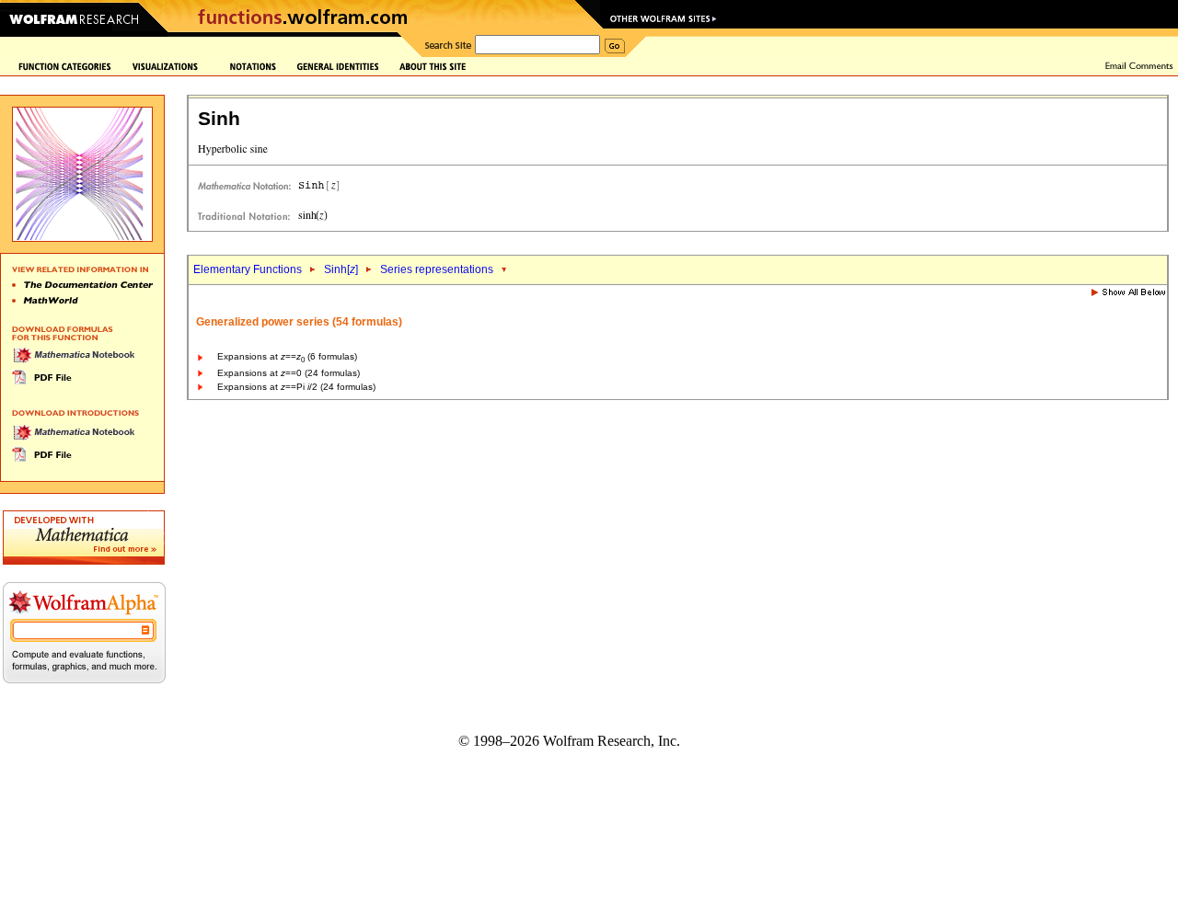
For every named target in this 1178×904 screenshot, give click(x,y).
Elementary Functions (247, 269)
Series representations (436, 269)
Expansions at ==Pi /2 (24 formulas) (296, 387)
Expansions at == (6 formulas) (287, 356)
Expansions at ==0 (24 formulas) (288, 373)
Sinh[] (341, 269)
